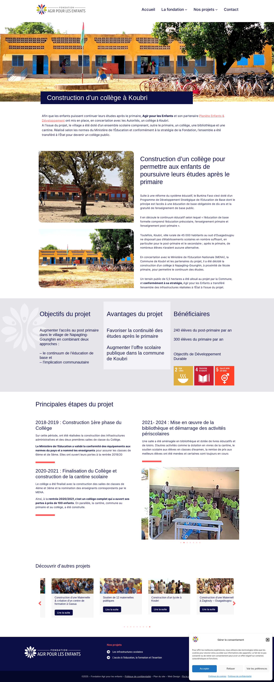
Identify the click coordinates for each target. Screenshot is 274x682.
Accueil (148, 9)
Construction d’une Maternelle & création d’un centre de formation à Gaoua (64, 600)
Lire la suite (55, 612)
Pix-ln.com (187, 676)
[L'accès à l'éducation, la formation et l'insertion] (134, 657)
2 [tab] (184, 542)
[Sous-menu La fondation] (186, 9)
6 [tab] (196, 542)
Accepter (204, 668)
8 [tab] (146, 626)
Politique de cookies (217, 676)
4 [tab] (190, 542)
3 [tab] (187, 542)
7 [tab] (199, 542)
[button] (267, 639)
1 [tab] (180, 542)
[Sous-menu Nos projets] (216, 9)
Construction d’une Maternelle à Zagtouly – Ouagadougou (209, 599)
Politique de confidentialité (239, 676)
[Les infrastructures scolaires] (125, 652)
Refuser (231, 668)
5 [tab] (193, 542)
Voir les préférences (257, 668)
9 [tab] (149, 626)
